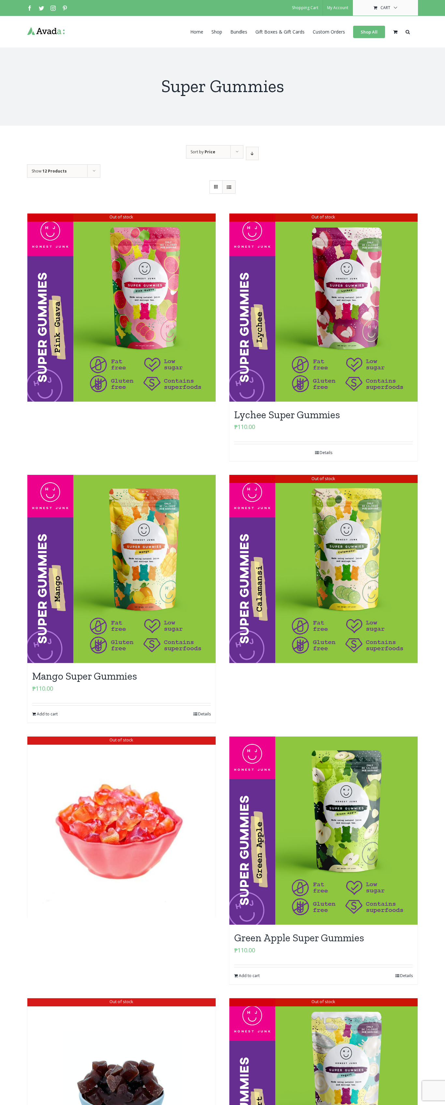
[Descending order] (252, 153)
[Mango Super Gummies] (121, 569)
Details (326, 452)
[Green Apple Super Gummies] (323, 831)
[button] (408, 31)
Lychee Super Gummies (287, 414)
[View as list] (229, 187)
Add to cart (47, 714)
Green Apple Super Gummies (299, 938)
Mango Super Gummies (84, 676)
